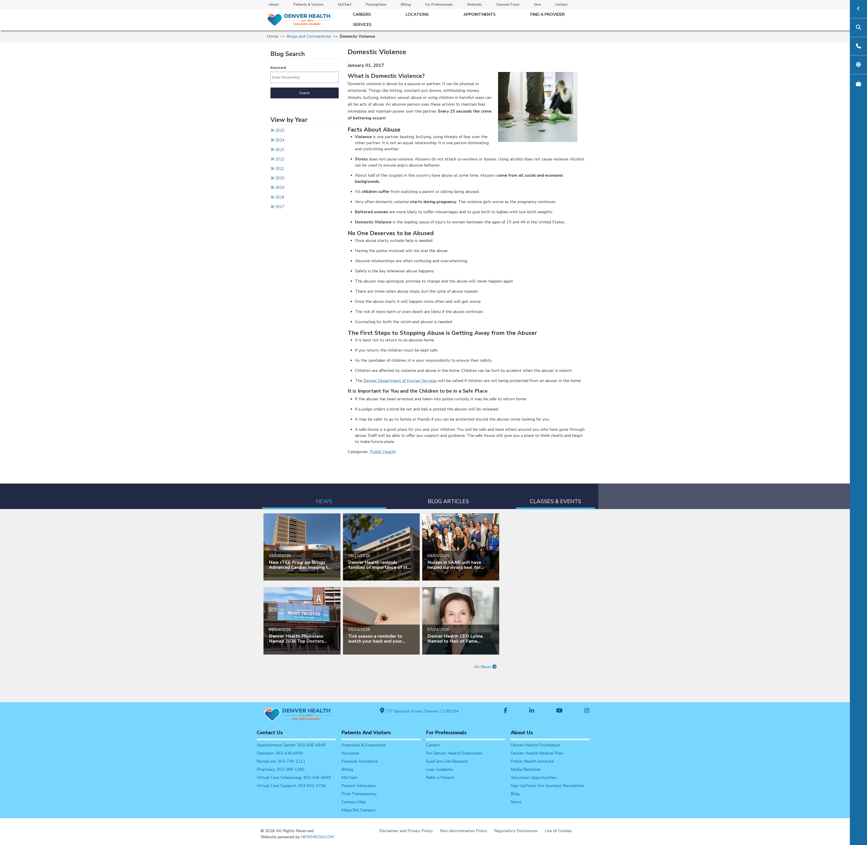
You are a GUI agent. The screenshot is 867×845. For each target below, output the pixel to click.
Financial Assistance (359, 761)
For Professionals (439, 4)
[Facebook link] (505, 711)
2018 (279, 197)
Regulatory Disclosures (516, 830)
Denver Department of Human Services (400, 380)
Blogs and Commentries (309, 36)
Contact (561, 4)
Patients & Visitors (308, 4)
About (274, 4)
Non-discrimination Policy (463, 830)
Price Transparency (359, 793)
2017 (279, 206)
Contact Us (270, 732)
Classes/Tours (508, 4)
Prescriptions (376, 4)
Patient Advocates (358, 785)
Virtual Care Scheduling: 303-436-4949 (294, 777)
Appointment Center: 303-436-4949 (291, 745)
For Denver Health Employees (454, 753)
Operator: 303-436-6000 (280, 753)
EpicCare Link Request (447, 761)
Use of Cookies (558, 830)
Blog (515, 793)
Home (272, 36)
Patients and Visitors (366, 732)
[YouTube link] (559, 711)
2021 (279, 168)
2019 (279, 187)
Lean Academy (439, 769)
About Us (522, 732)
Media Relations (526, 769)
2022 (279, 159)
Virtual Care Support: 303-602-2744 (291, 785)
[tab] (324, 496)
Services (362, 24)
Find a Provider (547, 14)
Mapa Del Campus (358, 810)
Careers (362, 14)
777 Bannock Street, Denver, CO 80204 (421, 711)
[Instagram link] (587, 711)
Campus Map (353, 802)
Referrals (474, 4)
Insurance (350, 753)
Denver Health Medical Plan (537, 753)
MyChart (344, 4)
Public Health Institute (532, 761)
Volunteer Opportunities (534, 777)
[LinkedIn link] (531, 711)
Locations (417, 14)
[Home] (299, 19)
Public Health (383, 451)
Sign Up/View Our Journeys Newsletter (547, 785)
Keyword (278, 67)
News (516, 802)
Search (304, 92)
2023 (279, 149)
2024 (279, 140)
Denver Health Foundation (535, 745)
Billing (406, 4)
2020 (279, 178)
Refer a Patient (440, 777)
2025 (279, 130)
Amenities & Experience (363, 745)
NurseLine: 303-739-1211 (281, 761)
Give (537, 4)
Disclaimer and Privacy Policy (406, 830)
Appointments (480, 14)
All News (483, 666)
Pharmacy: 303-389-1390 (281, 769)
